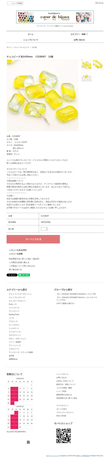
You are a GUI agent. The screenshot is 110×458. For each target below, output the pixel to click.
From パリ (13, 304)
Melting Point (14, 315)
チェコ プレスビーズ (21, 47)
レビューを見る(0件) (17, 250)
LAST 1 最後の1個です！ (66, 303)
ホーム (31, 34)
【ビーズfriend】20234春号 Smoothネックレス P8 (76, 294)
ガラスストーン (15, 335)
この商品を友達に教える (19, 262)
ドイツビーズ (14, 308)
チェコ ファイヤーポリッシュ (20, 294)
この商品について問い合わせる (22, 266)
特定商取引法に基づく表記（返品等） (25, 259)
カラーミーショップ (52, 455)
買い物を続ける (15, 269)
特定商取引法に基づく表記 (66, 398)
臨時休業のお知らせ (64, 395)
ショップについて (30, 40)
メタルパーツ (14, 349)
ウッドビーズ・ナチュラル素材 (21, 352)
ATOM (63, 416)
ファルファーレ (15, 332)
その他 (34, 47)
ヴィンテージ (14, 311)
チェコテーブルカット (17, 301)
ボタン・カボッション (17, 339)
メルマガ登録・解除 (64, 388)
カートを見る (61, 409)
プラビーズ (13, 321)
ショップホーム (62, 374)
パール (11, 318)
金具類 (11, 356)
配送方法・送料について (65, 384)
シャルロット (14, 328)
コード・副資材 (15, 342)
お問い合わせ (79, 40)
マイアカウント (62, 406)
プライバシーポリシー (65, 412)
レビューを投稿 (15, 254)
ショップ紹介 (61, 391)
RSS (58, 416)
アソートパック (15, 345)
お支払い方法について (65, 381)
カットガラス (14, 325)
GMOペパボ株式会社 (83, 455)
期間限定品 (13, 359)
